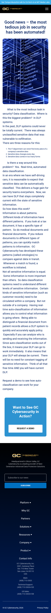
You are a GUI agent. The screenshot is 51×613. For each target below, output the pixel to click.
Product (25, 550)
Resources (24, 534)
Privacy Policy (42, 608)
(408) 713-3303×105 (25, 587)
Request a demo (25, 428)
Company (24, 542)
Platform (24, 502)
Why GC (25, 510)
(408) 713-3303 (25, 580)
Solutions (24, 526)
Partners (25, 518)
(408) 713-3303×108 (25, 594)
